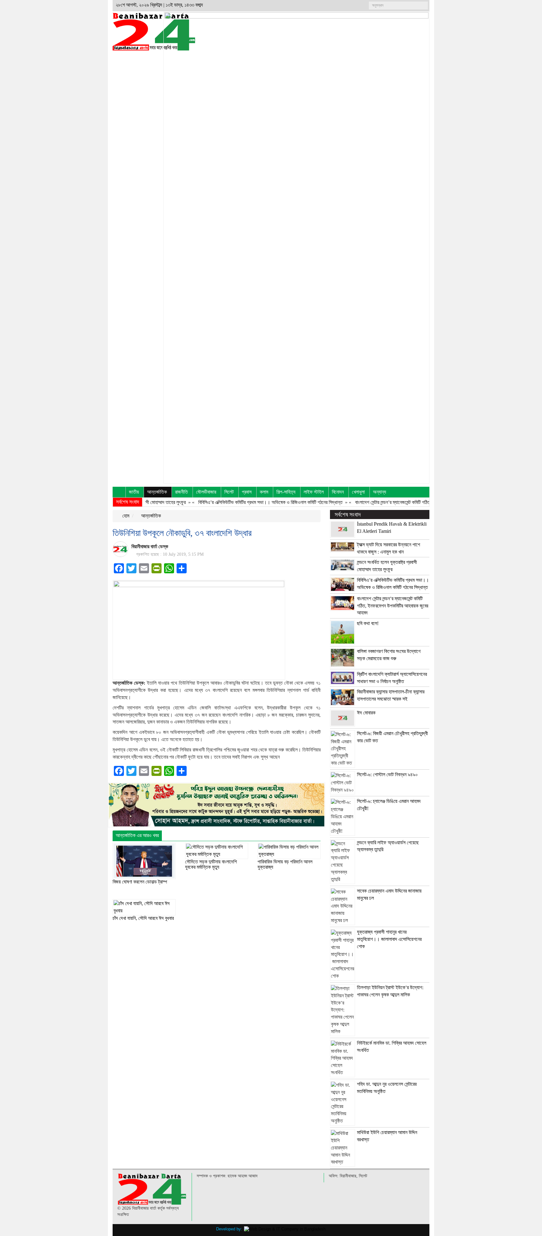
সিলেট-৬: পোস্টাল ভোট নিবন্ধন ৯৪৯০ (387, 774)
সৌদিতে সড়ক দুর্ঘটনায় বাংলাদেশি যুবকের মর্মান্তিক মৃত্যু (211, 864)
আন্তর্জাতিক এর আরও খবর (137, 835)
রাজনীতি (181, 492)
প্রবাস (247, 492)
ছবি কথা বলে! (368, 623)
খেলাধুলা (358, 492)
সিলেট (229, 492)
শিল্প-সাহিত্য (285, 492)
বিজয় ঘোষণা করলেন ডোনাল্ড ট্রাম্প (140, 881)
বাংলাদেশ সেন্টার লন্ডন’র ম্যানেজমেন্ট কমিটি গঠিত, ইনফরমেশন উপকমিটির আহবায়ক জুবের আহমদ (409, 502)
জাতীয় (134, 492)
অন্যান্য (379, 492)
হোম (125, 515)
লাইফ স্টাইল (314, 492)
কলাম (264, 492)
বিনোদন (338, 492)
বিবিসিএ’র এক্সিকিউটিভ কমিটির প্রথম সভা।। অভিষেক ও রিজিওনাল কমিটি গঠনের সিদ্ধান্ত (249, 502)
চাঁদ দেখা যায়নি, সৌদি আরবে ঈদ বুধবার (143, 918)
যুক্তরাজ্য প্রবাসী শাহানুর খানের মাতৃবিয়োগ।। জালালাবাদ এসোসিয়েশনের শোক (389, 939)
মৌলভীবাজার (206, 492)
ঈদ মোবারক (366, 712)
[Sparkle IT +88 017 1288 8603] (284, 1229)
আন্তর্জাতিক (157, 492)
